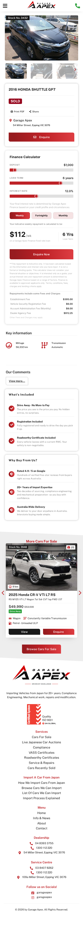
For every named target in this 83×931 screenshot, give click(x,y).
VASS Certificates (41, 752)
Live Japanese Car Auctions (41, 742)
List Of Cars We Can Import (41, 793)
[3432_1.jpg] (41, 38)
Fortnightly (41, 215)
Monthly (63, 215)
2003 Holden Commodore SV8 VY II (38, 595)
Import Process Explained (41, 798)
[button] (5, 5)
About (41, 823)
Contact (41, 828)
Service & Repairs (41, 763)
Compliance (41, 747)
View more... (17, 381)
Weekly (20, 215)
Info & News (41, 818)
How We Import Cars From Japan (41, 783)
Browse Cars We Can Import (42, 788)
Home (41, 813)
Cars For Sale (41, 737)
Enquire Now (41, 254)
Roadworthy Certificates (41, 757)
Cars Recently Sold (41, 768)
